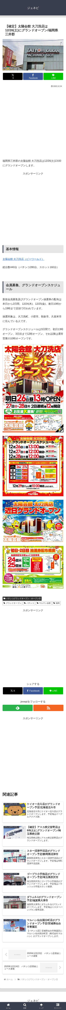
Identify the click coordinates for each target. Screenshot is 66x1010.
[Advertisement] (33, 122)
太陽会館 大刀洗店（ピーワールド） (23, 259)
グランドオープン (13, 603)
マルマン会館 (45, 603)
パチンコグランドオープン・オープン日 (23, 598)
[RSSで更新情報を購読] (48, 708)
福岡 (58, 603)
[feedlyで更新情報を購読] (18, 708)
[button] (59, 624)
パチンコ (30, 603)
